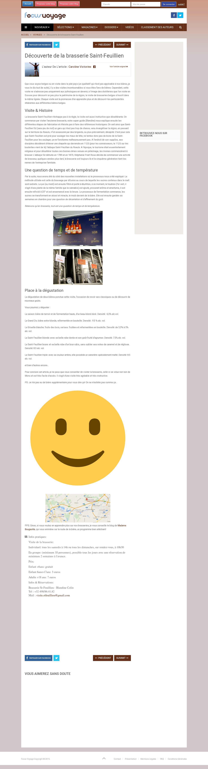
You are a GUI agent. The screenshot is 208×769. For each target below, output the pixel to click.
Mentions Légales (148, 759)
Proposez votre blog (46, 4)
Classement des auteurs (157, 27)
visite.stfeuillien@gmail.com (53, 595)
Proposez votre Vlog (69, 4)
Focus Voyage (27, 759)
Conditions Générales (177, 759)
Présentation (131, 759)
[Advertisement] (78, 711)
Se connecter (169, 4)
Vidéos (129, 27)
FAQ (162, 759)
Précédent (104, 44)
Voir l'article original (118, 66)
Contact (117, 759)
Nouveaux (41, 27)
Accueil (28, 4)
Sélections (64, 27)
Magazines (89, 27)
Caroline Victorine (80, 66)
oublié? (181, 4)
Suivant (121, 44)
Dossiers (110, 27)
